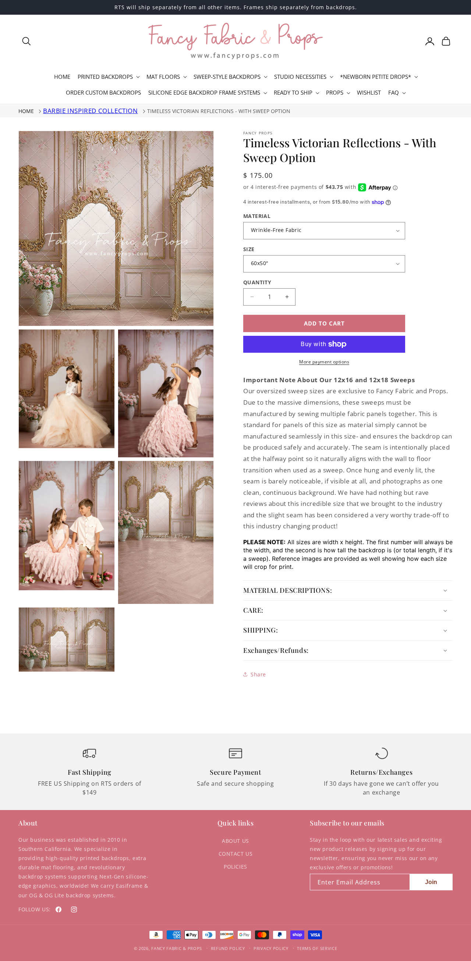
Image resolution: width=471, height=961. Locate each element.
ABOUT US (235, 840)
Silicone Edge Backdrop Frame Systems (204, 92)
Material (256, 215)
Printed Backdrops (105, 76)
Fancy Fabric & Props (176, 948)
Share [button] (258, 674)
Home (26, 111)
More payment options (324, 362)
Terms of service (317, 948)
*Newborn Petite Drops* (375, 76)
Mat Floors (163, 76)
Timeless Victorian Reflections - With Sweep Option (218, 111)
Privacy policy (271, 948)
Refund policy (228, 948)
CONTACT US (236, 853)
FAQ (393, 92)
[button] (26, 41)
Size (249, 249)
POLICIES (235, 866)
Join (431, 882)
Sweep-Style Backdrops (227, 76)
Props (334, 92)
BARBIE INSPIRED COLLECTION (90, 110)
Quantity (257, 282)
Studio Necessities (300, 76)
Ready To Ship (293, 92)
